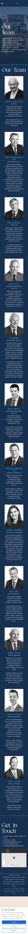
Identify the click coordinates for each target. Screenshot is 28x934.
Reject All (14, 930)
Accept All (14, 922)
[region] (14, 920)
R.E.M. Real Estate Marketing (17, 888)
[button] (2, 3)
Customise (14, 926)
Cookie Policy (9, 879)
